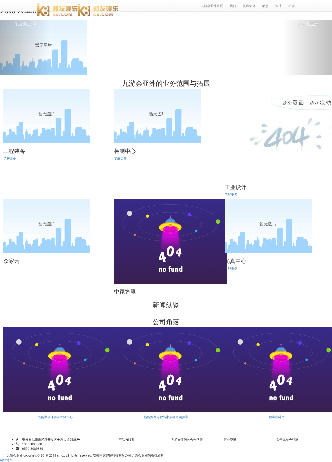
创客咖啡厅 (277, 416)
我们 (233, 5)
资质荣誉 (249, 5)
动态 (265, 5)
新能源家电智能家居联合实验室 (166, 416)
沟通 (278, 5)
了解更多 (9, 158)
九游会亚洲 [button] (25, 23)
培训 (291, 5)
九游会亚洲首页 (212, 5)
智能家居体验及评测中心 (55, 416)
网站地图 (6, 459)
